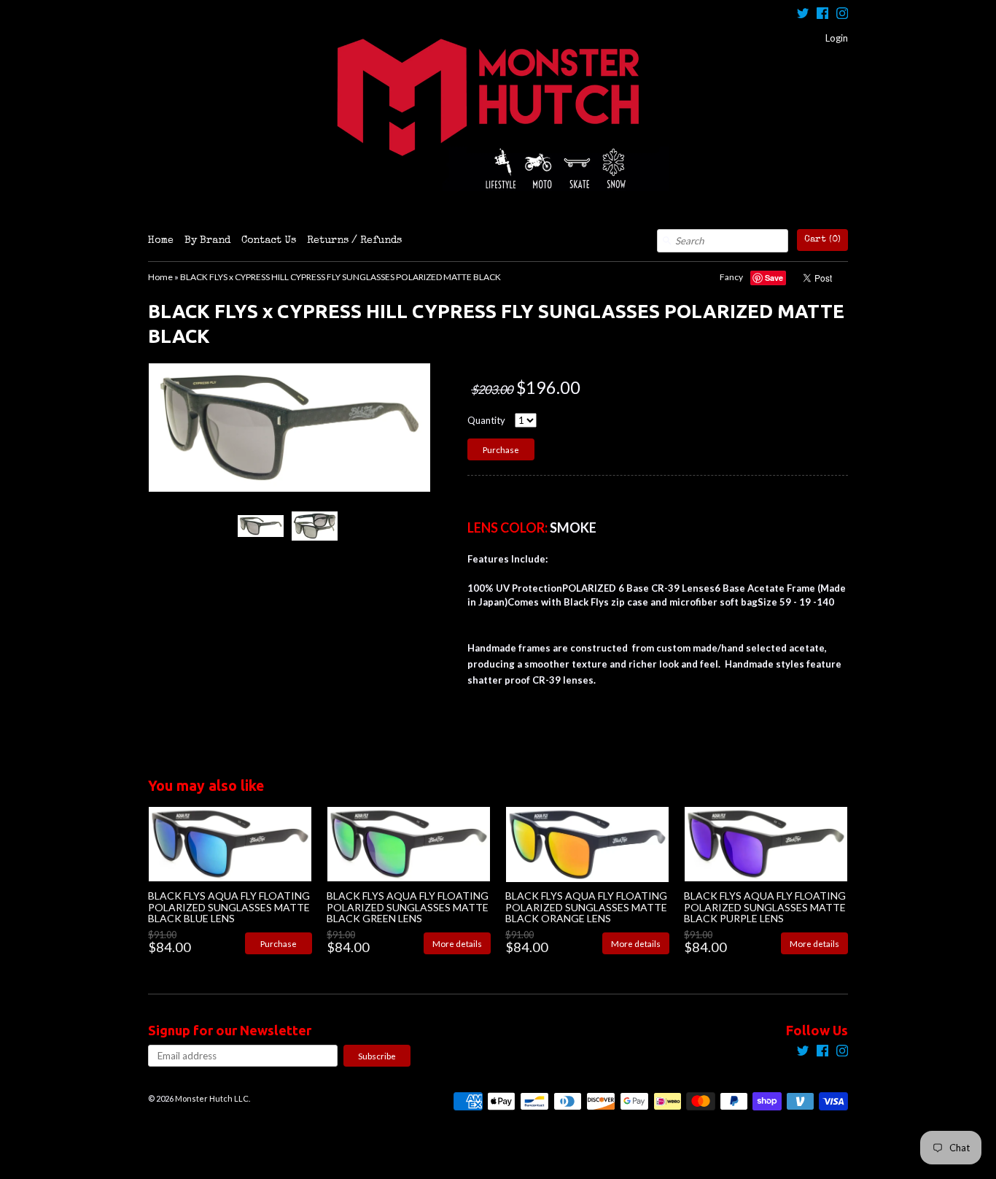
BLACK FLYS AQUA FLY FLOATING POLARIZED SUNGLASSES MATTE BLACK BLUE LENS (229, 906)
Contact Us (268, 241)
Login (836, 38)
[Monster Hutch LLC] (498, 114)
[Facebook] (822, 15)
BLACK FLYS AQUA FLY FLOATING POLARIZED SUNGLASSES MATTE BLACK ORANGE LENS (586, 906)
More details (457, 943)
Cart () (822, 239)
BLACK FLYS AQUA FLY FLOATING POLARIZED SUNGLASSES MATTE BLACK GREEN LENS (408, 906)
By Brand (207, 241)
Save (774, 277)
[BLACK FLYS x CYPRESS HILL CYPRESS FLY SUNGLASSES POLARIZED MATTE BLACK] (260, 525)
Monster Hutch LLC (212, 1098)
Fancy (731, 276)
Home (161, 241)
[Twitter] (803, 15)
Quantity (486, 420)
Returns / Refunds (354, 241)
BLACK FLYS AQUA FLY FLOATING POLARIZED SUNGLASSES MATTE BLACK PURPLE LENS (765, 906)
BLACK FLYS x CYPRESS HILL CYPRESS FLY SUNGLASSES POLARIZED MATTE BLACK (340, 276)
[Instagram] (842, 15)
